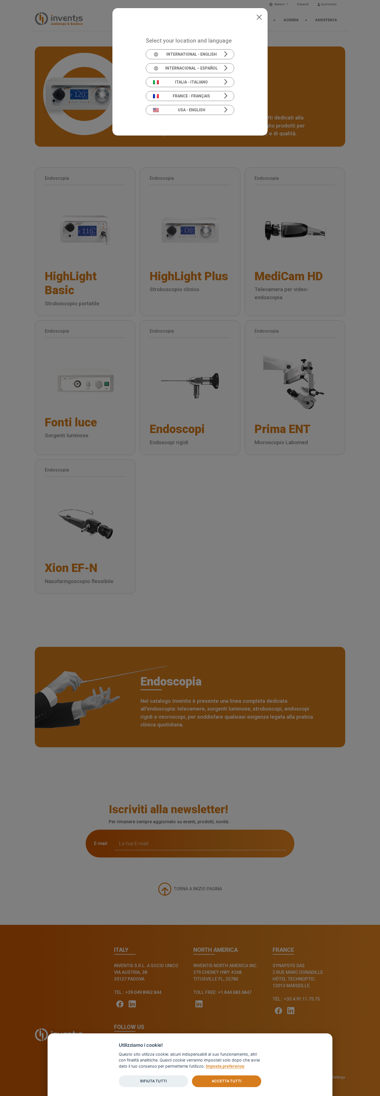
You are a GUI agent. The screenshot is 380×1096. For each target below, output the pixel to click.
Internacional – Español (191, 68)
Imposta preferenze (225, 1066)
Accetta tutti (226, 1081)
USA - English (191, 110)
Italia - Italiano (191, 82)
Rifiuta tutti (153, 1081)
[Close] (259, 16)
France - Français (191, 96)
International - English (191, 54)
